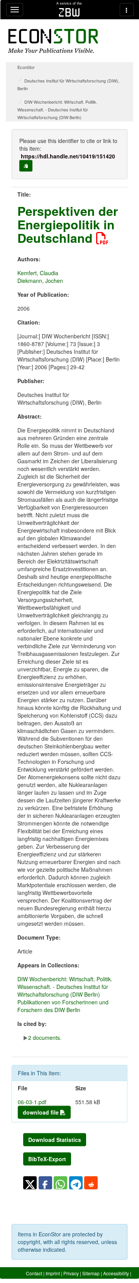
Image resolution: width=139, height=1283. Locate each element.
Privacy (71, 1273)
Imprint (53, 1273)
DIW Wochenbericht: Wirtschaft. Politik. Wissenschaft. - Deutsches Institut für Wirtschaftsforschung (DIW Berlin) (57, 109)
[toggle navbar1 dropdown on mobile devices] (14, 9)
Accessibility (116, 1273)
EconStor (26, 67)
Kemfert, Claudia (37, 273)
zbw (69, 12)
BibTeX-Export (47, 1159)
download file (41, 1112)
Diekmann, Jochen (40, 280)
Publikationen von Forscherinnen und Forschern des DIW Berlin (62, 1006)
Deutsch (122, 1279)
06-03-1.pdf (32, 1102)
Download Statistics (54, 1139)
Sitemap (91, 1273)
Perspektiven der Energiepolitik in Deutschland (67, 224)
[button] (30, 1182)
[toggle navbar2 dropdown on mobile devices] (127, 9)
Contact (34, 1273)
